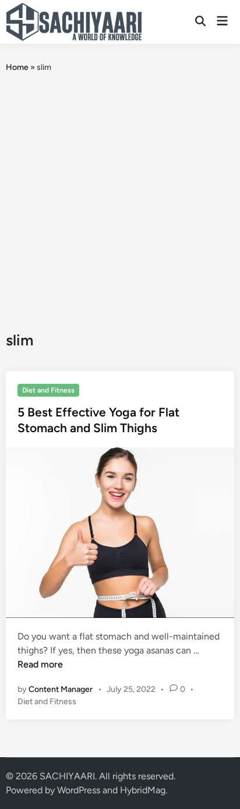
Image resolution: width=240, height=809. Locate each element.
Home (17, 67)
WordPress (78, 790)
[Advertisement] (120, 202)
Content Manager (61, 689)
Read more (40, 664)
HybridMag (142, 790)
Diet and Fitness (48, 390)
